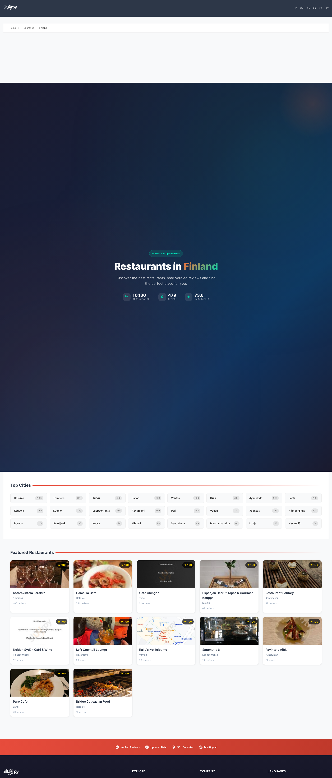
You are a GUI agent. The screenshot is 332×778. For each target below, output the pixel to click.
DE (320, 8)
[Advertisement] (166, 58)
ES (308, 8)
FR (314, 8)
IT (296, 8)
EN (301, 8)
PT (327, 8)
